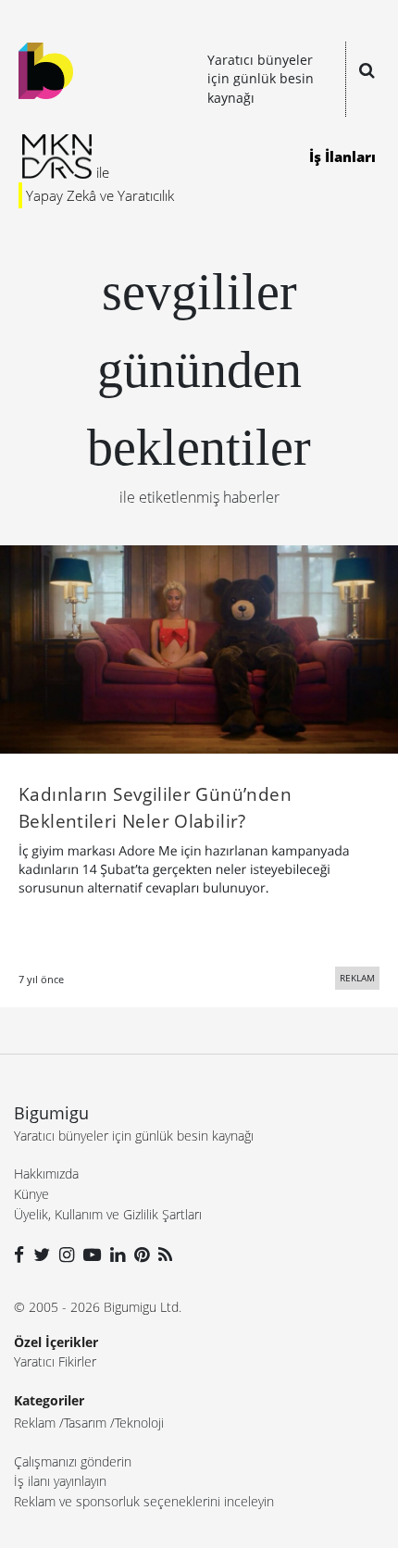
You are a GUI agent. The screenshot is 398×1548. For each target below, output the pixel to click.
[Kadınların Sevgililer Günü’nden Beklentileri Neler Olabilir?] (199, 648)
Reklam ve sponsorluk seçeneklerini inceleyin (144, 1501)
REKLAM (357, 977)
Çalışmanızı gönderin (72, 1461)
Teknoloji (139, 1422)
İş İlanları (342, 156)
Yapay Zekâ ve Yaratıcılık (100, 195)
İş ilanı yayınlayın (60, 1481)
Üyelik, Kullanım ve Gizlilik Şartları (108, 1214)
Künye (31, 1194)
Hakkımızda (46, 1173)
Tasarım (85, 1422)
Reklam (35, 1422)
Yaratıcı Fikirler (55, 1361)
